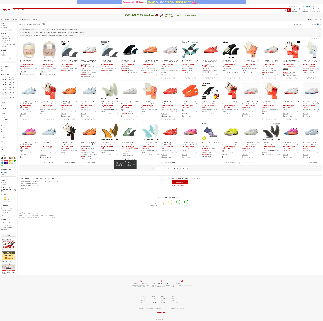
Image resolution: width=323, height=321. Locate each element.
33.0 (10, 100)
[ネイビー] (5, 163)
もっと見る (23, 188)
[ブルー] (2, 163)
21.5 (3, 87)
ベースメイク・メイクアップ (38, 217)
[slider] (1, 56)
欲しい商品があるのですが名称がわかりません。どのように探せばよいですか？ (40, 181)
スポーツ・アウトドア (24, 213)
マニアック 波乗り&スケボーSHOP (110, 113)
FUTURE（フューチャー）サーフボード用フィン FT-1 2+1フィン (231, 61)
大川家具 (3, 137)
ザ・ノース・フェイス (6, 121)
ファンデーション (51, 217)
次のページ (185, 168)
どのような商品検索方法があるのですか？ (31, 183)
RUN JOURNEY (207, 156)
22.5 (10, 87)
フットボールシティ (167, 75)
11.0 (3, 77)
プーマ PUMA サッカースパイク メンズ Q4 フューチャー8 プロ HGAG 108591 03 (149, 61)
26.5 (10, 92)
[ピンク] (2, 161)
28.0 (6, 95)
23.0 (13, 87)
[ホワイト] (7, 158)
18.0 (6, 82)
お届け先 (3, 174)
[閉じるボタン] (319, 29)
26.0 (6, 92)
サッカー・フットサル (37, 213)
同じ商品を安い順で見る (150, 78)
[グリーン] (15, 161)
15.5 (3, 79)
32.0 (6, 100)
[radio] (1, 25)
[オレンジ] (10, 161)
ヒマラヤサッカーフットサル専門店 (90, 76)
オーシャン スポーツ (188, 72)
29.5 (3, 97)
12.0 (6, 77)
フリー (3, 102)
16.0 (6, 79)
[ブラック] (2, 158)
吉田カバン (3, 149)
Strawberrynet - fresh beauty (28, 74)
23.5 (3, 90)
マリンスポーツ (35, 215)
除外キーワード (4, 229)
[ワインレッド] (5, 161)
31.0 (13, 97)
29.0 (13, 95)
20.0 (6, 84)
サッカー (46, 213)
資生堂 (2, 141)
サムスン (3, 145)
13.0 (9, 77)
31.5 (3, 100)
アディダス (3, 133)
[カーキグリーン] (15, 158)
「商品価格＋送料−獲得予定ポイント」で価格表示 (29, 24)
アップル (3, 117)
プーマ (2, 115)
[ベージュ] (12, 158)
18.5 (10, 82)
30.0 (6, 97)
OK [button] (134, 164)
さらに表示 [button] (4, 46)
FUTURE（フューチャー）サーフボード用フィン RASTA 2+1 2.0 (129, 61)
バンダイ (3, 129)
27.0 (13, 92)
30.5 (10, 97)
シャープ (3, 123)
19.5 (3, 84)
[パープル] (7, 163)
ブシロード (3, 111)
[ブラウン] (10, 158)
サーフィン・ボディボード (47, 215)
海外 (6, 172)
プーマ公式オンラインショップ (291, 75)
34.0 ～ (13, 100)
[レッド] (7, 161)
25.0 (13, 90)
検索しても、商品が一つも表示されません (31, 185)
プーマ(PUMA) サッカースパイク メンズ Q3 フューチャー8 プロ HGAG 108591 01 (271, 61)
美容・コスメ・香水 (24, 217)
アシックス (3, 143)
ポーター (3, 147)
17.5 (3, 82)
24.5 (10, 90)
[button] (317, 6)
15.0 (13, 77)
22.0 (6, 87)
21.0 (13, 84)
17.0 (13, 79)
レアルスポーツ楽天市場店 (310, 72)
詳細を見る (70, 35)
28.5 (10, 95)
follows (63, 72)
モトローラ (3, 127)
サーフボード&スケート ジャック (210, 113)
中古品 (2, 70)
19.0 (13, 82)
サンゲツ (3, 135)
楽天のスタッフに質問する (179, 182)
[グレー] (5, 158)
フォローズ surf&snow (107, 72)
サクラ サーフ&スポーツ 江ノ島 (130, 72)
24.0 (6, 90)
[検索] (289, 10)
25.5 (3, 92)
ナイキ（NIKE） (5, 119)
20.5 (10, 84)
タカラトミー (4, 139)
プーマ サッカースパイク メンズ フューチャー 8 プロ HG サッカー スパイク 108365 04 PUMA (129, 103)
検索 (9, 62)
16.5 (10, 79)
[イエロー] (12, 161)
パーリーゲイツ (4, 125)
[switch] (15, 190)
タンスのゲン (4, 113)
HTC (2, 131)
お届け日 (3, 180)
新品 (2, 68)
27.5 (3, 95)
